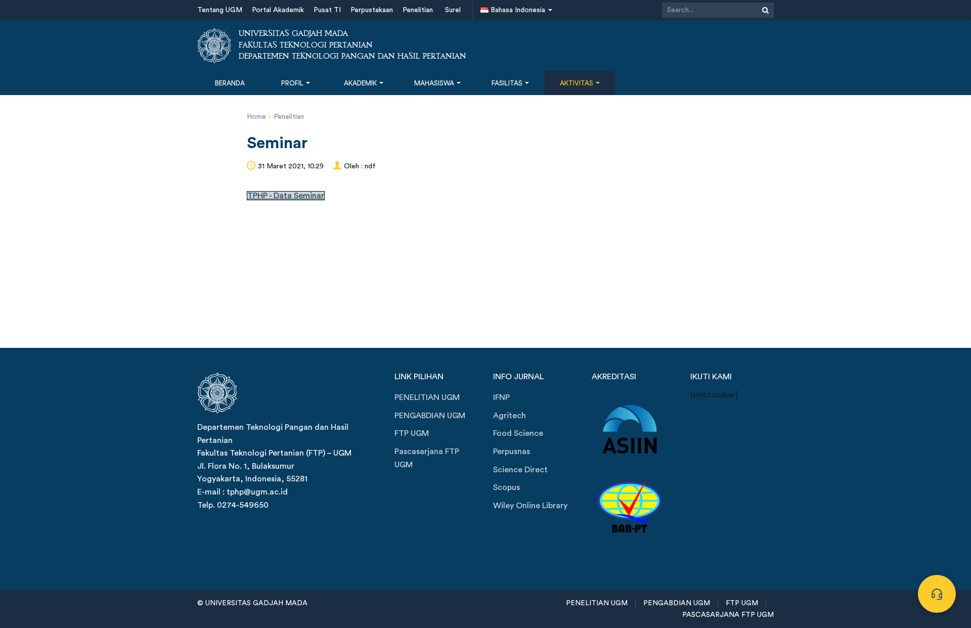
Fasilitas (508, 83)
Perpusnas (511, 451)
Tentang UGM (219, 10)
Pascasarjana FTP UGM (426, 458)
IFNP (501, 397)
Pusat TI (327, 10)
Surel (453, 10)
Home (256, 116)
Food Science (518, 433)
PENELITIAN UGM (427, 397)
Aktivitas (577, 83)
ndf (370, 166)
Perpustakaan (371, 10)
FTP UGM (411, 433)
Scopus (506, 487)
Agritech (509, 416)
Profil (293, 83)
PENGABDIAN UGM (429, 416)
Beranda (230, 83)
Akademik (361, 83)
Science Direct (520, 470)
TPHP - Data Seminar (285, 196)
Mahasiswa (435, 83)
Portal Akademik (278, 10)
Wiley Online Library (530, 506)
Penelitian (418, 10)
